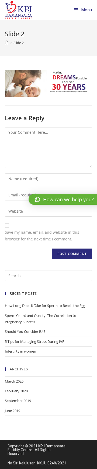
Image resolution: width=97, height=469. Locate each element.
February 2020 (16, 390)
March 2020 (14, 381)
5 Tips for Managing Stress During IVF (34, 341)
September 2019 (18, 400)
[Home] (6, 42)
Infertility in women (20, 351)
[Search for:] (48, 275)
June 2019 (12, 410)
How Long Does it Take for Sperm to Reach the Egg (45, 305)
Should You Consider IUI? (25, 331)
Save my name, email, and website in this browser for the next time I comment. (42, 236)
